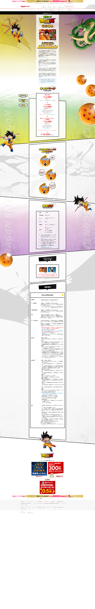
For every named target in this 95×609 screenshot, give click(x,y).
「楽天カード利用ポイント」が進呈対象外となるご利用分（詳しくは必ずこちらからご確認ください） (52, 394)
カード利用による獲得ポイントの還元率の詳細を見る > (48, 237)
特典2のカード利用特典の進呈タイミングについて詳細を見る (52, 330)
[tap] (45, 164)
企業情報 (22, 507)
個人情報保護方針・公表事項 (41, 507)
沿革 (25, 507)
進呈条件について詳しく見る (43, 57)
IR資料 (29, 507)
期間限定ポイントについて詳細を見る (48, 332)
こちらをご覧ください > (52, 114)
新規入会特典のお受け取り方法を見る (48, 329)
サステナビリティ (49, 507)
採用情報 (54, 507)
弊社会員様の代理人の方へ (60, 507)
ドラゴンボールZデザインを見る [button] (47, 275)
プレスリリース (33, 507)
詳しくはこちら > (47, 113)
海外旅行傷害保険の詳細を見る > (46, 247)
